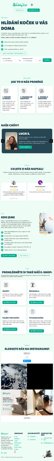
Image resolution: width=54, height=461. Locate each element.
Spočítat (47, 60)
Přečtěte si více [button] (14, 198)
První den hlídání (6, 58)
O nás (16, 436)
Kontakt (16, 445)
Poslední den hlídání (28, 58)
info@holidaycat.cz (48, 443)
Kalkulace (17, 439)
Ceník (16, 441)
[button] (32, 5)
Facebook (32, 439)
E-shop (16, 449)
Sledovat (28, 360)
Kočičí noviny (17, 447)
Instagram (33, 436)
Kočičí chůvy (17, 443)
